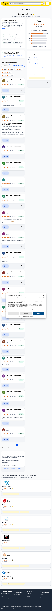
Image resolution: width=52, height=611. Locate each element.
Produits (41, 594)
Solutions (41, 595)
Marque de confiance (5, 593)
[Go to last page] (8, 447)
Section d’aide (17, 594)
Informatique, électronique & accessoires (37, 78)
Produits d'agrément (24, 529)
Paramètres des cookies (28, 606)
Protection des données (15, 606)
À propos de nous (30, 594)
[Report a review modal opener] (22, 90)
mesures (6, 456)
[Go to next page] (6, 447)
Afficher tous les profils (38, 85)
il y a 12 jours (13, 345)
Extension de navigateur (6, 598)
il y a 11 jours (12, 120)
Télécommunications (24, 511)
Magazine (29, 593)
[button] (43, 3)
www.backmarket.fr (35, 57)
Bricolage (5, 583)
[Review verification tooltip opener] (33, 14)
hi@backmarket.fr (34, 59)
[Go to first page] (2, 445)
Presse (28, 596)
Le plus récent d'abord (17, 65)
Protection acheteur (5, 594)
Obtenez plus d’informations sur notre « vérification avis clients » (12, 469)
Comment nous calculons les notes (39, 46)
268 (3, 447)
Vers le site (38, 68)
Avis (2, 596)
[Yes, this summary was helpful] (21, 46)
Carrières (29, 598)
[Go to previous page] (5, 445)
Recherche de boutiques (19, 595)
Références (42, 599)
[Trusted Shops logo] (5, 3)
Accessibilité (38, 606)
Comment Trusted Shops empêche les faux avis (13, 56)
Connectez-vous (43, 600)
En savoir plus (34, 63)
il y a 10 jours (13, 84)
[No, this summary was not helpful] (23, 46)
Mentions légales (5, 606)
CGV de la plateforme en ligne (8, 608)
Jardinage (22, 547)
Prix (40, 597)
